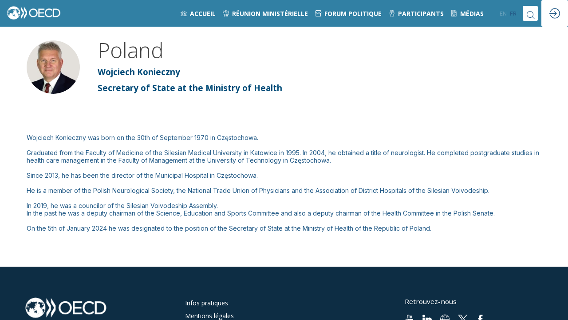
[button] (503, 13)
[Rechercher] (530, 13)
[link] (198, 13)
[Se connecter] (554, 13)
